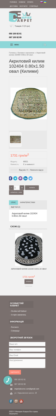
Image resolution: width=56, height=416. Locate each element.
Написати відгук (36, 170)
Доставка (14, 6)
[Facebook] (11, 401)
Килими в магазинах (26, 53)
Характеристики (27, 202)
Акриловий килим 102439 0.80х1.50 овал (28, 269)
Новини (22, 2)
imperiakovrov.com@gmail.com (26, 389)
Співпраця (33, 6)
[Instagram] (16, 401)
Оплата (30, 2)
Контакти (23, 6)
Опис (13, 202)
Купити (28, 281)
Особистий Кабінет (19, 311)
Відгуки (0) (15, 207)
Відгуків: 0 (23, 170)
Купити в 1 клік (16, 192)
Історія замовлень (18, 315)
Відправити (15, 372)
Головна (13, 2)
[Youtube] (21, 401)
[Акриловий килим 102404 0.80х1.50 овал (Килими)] (31, 128)
